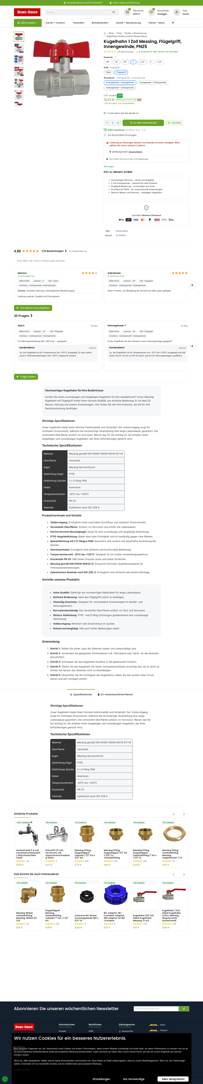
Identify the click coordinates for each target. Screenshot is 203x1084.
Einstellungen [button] (101, 1079)
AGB (91, 1031)
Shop (111, 33)
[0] (127, 12)
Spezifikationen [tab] (82, 694)
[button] (129, 99)
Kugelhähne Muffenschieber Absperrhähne (127, 36)
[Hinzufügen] (118, 123)
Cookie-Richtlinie (22, 1069)
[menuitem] (28, 23)
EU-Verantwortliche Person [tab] (116, 694)
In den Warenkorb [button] (145, 123)
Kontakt (62, 1031)
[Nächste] (192, 285)
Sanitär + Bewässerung (135, 33)
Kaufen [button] (176, 123)
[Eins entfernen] (107, 123)
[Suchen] (113, 12)
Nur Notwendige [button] (133, 1079)
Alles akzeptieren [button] (173, 1079)
